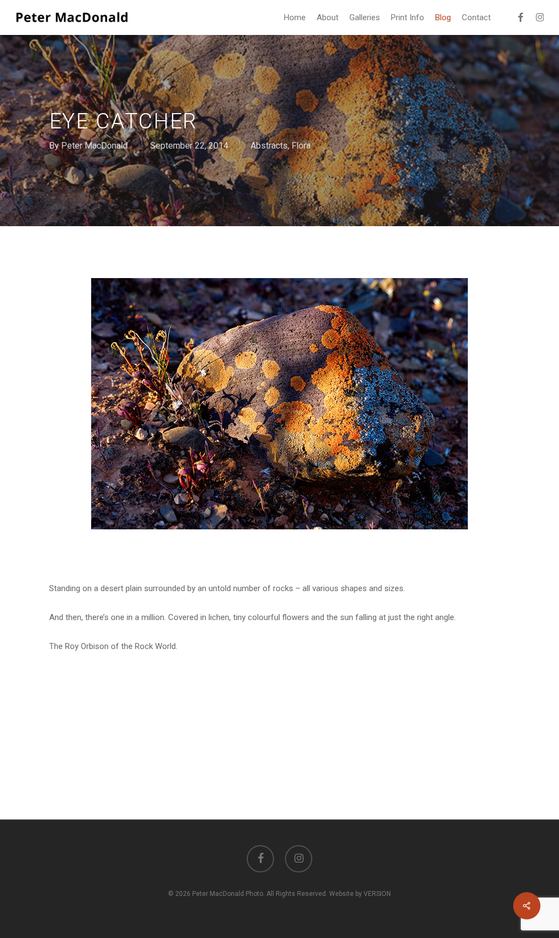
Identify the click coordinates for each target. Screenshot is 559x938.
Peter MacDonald (94, 145)
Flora (301, 145)
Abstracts (269, 145)
